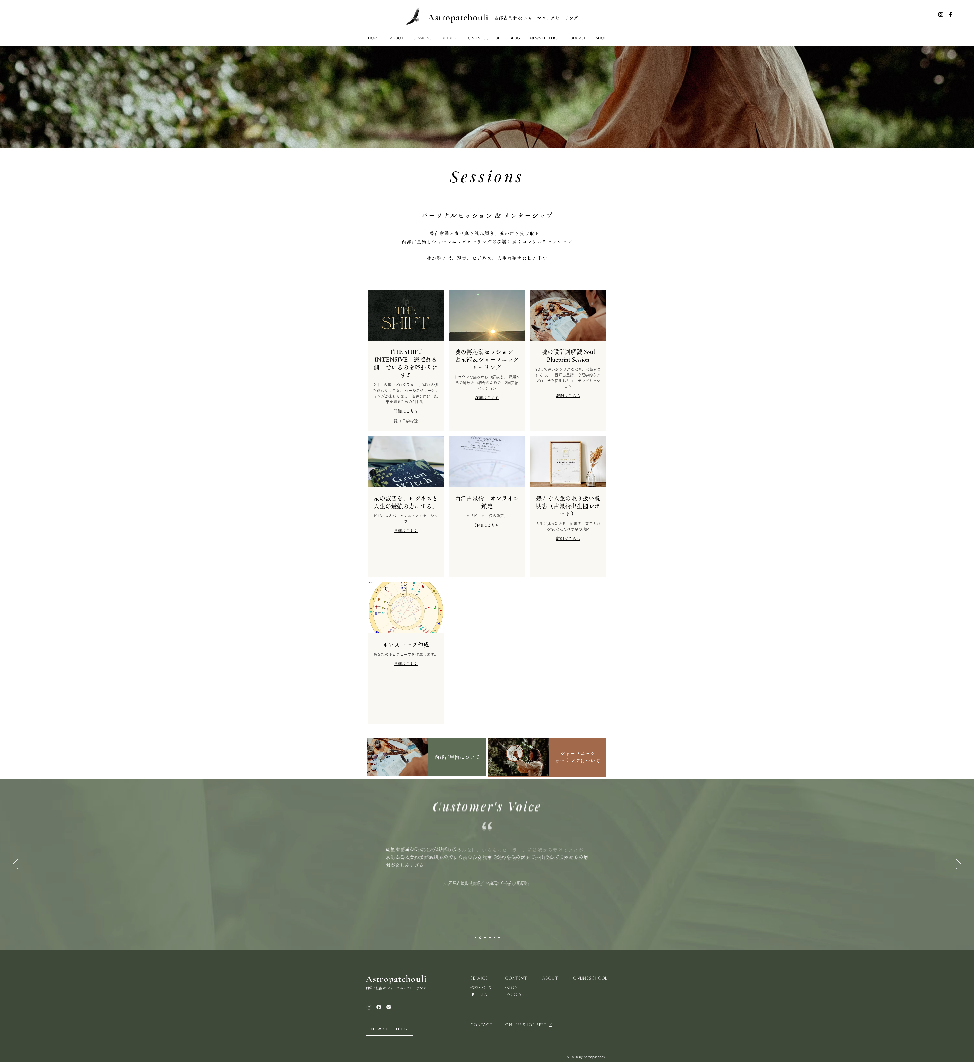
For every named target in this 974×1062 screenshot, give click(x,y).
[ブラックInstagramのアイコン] (940, 14)
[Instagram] (369, 1007)
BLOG (512, 987)
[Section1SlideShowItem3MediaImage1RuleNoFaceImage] (485, 937)
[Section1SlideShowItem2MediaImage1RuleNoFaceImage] (480, 937)
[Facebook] (379, 1007)
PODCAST (516, 994)
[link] (406, 363)
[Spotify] (389, 1007)
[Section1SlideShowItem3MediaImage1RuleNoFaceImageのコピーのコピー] (494, 937)
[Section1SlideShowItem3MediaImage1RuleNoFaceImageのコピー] (490, 937)
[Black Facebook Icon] (950, 14)
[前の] (15, 864)
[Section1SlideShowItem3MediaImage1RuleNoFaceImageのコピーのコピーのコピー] (499, 937)
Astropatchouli (458, 17)
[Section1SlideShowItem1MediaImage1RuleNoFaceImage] (475, 937)
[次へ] (958, 864)
